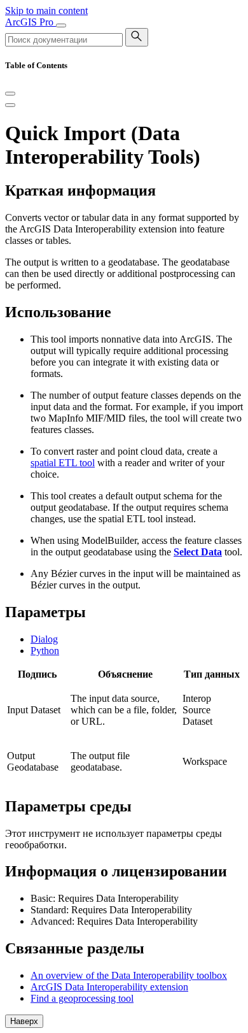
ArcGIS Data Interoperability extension (109, 986)
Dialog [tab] (44, 639)
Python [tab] (45, 650)
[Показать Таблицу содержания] (10, 105)
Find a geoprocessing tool (82, 998)
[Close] (10, 94)
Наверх (24, 1021)
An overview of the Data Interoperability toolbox (129, 975)
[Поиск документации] (136, 37)
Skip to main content (46, 10)
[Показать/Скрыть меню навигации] (61, 25)
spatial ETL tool (63, 462)
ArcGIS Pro (30, 22)
